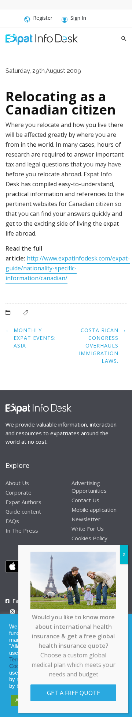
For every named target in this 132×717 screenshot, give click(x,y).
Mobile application (94, 509)
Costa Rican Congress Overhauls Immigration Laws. (98, 345)
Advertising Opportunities (89, 486)
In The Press (22, 530)
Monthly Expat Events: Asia (35, 338)
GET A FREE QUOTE (73, 693)
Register (42, 17)
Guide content (23, 511)
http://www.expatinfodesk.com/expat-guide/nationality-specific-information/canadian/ (68, 268)
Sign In (78, 17)
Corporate (19, 492)
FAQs (12, 521)
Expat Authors (23, 502)
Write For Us (88, 528)
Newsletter (86, 519)
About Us (17, 483)
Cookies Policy (89, 538)
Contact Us (85, 500)
